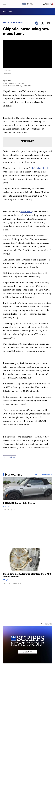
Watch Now (47, 4)
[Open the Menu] (4, 4)
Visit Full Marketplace (43, 474)
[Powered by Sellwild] (48, 624)
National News (13, 22)
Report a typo (9, 457)
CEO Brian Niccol (39, 168)
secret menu (26, 211)
